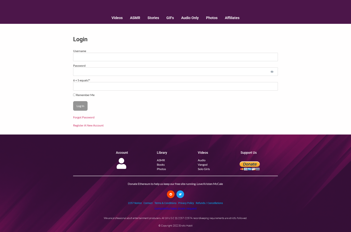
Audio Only (190, 18)
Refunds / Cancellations (209, 203)
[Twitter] (180, 194)
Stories (153, 18)
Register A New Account (88, 125)
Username (79, 51)
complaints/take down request (175, 208)
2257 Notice (135, 203)
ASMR (135, 18)
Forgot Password (84, 117)
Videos (117, 18)
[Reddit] (171, 194)
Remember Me (85, 94)
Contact (148, 203)
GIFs (170, 18)
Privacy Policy (186, 203)
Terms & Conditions (165, 203)
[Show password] (272, 71)
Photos (212, 18)
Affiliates (232, 18)
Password (79, 65)
